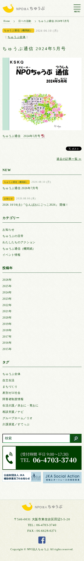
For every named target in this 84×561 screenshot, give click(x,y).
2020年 (7, 317)
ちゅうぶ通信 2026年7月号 (20, 188)
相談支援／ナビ (12, 411)
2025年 (7, 286)
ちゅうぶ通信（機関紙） (18, 248)
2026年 (7, 279)
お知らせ (8, 229)
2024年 (7, 292)
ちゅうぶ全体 (16, 37)
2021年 (7, 311)
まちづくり (10, 386)
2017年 (7, 336)
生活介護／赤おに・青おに (20, 405)
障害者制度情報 (12, 399)
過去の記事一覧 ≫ (68, 158)
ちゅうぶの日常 (12, 236)
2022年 (7, 305)
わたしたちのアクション (18, 242)
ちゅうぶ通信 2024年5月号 (21, 136)
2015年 (7, 349)
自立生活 (8, 380)
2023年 (7, 298)
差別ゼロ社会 (11, 392)
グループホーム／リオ (17, 418)
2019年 (7, 323)
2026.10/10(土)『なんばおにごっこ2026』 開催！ (35, 204)
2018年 (7, 330)
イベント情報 (11, 254)
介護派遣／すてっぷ (15, 424)
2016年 (7, 342)
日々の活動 (24, 21)
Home (6, 21)
